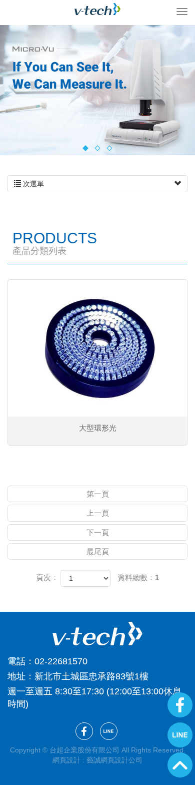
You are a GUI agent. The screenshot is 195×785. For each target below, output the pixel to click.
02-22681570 (61, 661)
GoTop (180, 764)
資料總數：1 (138, 577)
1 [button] (85, 148)
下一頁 (97, 532)
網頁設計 (66, 760)
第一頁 (97, 494)
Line (180, 734)
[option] (97, 90)
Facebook (180, 704)
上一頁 (97, 513)
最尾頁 (97, 551)
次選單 (32, 184)
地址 (17, 676)
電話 (17, 661)
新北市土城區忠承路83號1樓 (91, 676)
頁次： (47, 577)
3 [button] (109, 148)
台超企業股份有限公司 (97, 9)
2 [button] (97, 148)
